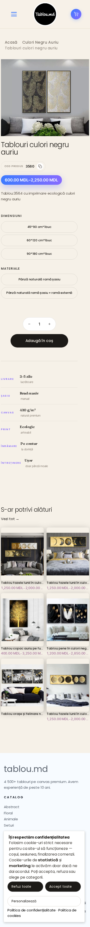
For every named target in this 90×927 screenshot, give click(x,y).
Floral (8, 813)
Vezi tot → (10, 518)
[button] (80, 68)
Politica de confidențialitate (31, 910)
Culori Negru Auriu (40, 42)
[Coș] (76, 14)
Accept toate (60, 886)
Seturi (9, 825)
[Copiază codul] (40, 166)
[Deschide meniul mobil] (14, 14)
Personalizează (24, 901)
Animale (11, 819)
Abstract (11, 806)
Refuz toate (21, 886)
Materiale (10, 268)
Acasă (11, 42)
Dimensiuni (11, 216)
